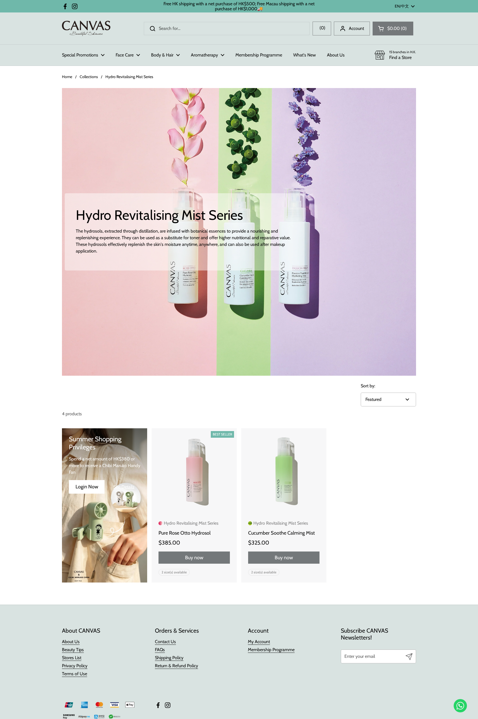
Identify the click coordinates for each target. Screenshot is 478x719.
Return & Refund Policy (176, 665)
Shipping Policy (169, 657)
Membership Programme (271, 649)
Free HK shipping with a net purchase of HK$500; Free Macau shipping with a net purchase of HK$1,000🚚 (239, 6)
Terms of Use (74, 673)
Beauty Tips (73, 649)
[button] (393, 28)
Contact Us (165, 641)
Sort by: (368, 385)
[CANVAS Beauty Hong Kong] (86, 28)
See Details (123, 486)
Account (356, 28)
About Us (71, 641)
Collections (89, 76)
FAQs (160, 649)
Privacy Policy (74, 665)
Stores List (71, 657)
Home (67, 76)
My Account (259, 641)
